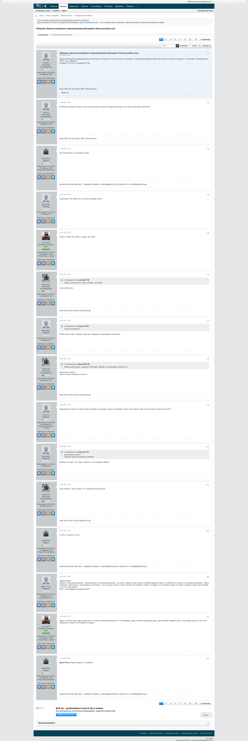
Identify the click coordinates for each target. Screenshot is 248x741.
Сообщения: (44, 74)
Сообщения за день (43, 11)
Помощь (143, 733)
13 (196, 39)
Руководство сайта (190, 733)
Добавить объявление (66, 714)
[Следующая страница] (200, 45)
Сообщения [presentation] (43, 35)
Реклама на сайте (172, 733)
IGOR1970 (46, 159)
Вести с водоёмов (52, 15)
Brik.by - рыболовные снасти (79, 708)
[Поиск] (177, 45)
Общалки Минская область (84, 15)
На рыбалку (96, 6)
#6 (208, 275)
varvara (46, 415)
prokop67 (46, 242)
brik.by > (206, 715)
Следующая (205, 39)
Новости (53, 6)
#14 (207, 617)
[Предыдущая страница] (198, 45)
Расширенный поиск (205, 11)
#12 (207, 531)
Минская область (66, 15)
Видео (64, 11)
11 (190, 39)
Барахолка (74, 6)
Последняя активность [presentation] (62, 35)
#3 (208, 149)
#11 (208, 485)
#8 (208, 359)
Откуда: (40, 170)
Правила (130, 6)
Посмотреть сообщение (88, 280)
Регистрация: (42, 72)
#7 (208, 321)
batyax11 (46, 284)
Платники (108, 6)
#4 (208, 195)
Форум (63, 6)
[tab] (43, 35)
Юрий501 (46, 204)
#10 (207, 447)
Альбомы (56, 11)
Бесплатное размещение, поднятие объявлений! (85, 711)
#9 (208, 405)
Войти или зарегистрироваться (199, 2)
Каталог (85, 6)
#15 (207, 659)
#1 (208, 53)
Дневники (119, 6)
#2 (208, 103)
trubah (46, 63)
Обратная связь (156, 733)
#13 (207, 577)
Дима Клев (46, 587)
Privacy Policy (206, 733)
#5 (208, 233)
